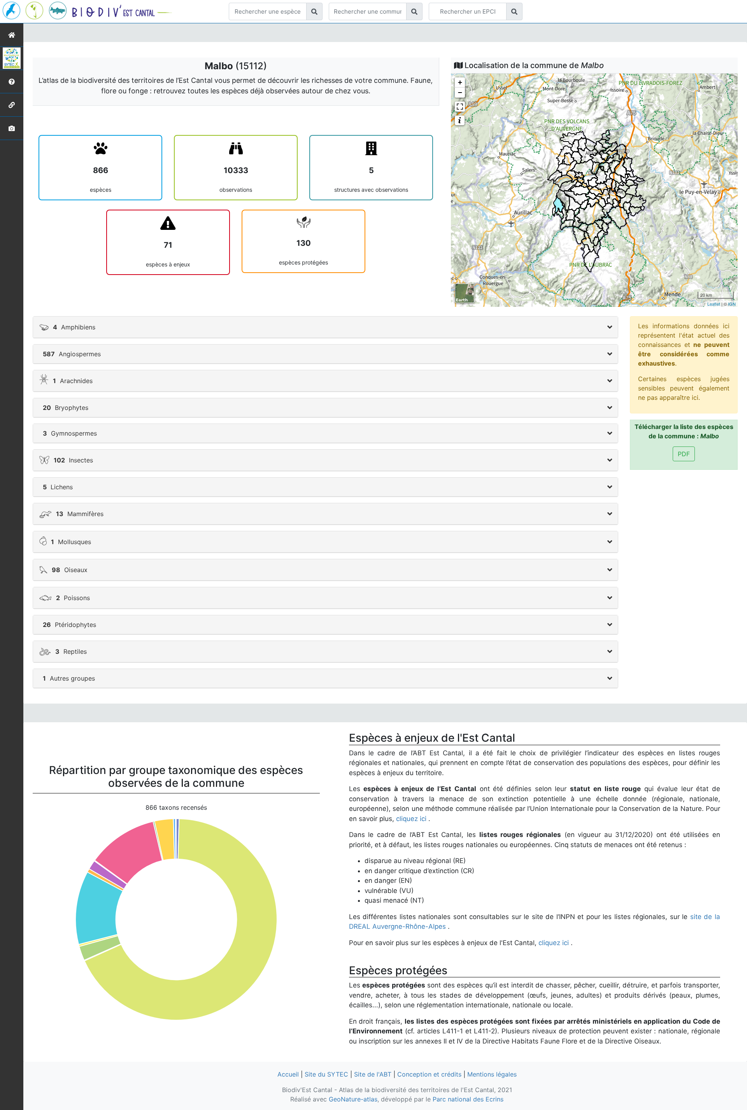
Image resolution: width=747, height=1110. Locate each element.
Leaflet (713, 304)
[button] (325, 327)
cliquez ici (412, 819)
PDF (684, 454)
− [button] (460, 92)
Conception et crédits (429, 1074)
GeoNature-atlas (353, 1099)
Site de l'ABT (372, 1074)
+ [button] (460, 82)
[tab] (325, 327)
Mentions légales (492, 1074)
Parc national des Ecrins (468, 1099)
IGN (732, 304)
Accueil (288, 1074)
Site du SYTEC (326, 1074)
